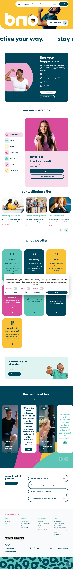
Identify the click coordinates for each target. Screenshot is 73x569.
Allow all (57, 292)
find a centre (55, 23)
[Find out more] (13, 205)
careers (23, 518)
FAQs (39, 527)
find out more (14, 374)
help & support (42, 518)
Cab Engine (13, 551)
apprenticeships (25, 523)
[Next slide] (66, 230)
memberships (47, 3)
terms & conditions (63, 548)
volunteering (24, 527)
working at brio (25, 521)
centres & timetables (26, 4)
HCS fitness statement (43, 523)
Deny (15, 292)
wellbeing (39, 3)
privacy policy (53, 548)
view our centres (47, 96)
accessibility (57, 521)
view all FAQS (11, 483)
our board (7, 521)
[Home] (7, 545)
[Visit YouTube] (38, 548)
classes (33, 3)
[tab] (36, 460)
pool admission (58, 525)
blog (6, 523)
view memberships (48, 92)
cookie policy (57, 534)
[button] (14, 134)
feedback (40, 525)
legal (55, 518)
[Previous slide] (61, 230)
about (6, 518)
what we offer (19, 4)
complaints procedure (43, 529)
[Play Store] (19, 538)
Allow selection (36, 292)
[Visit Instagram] (34, 548)
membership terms (59, 523)
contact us (40, 521)
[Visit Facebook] (30, 548)
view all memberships (47, 176)
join (46, 171)
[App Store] (9, 538)
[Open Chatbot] (68, 564)
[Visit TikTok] (41, 548)
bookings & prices (54, 4)
